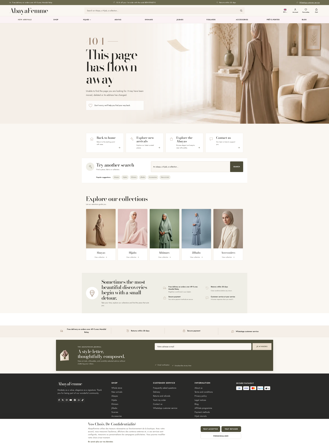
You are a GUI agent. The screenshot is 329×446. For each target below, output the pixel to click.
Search (236, 167)
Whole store (116, 387)
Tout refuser (231, 429)
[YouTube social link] (71, 400)
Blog (304, 19)
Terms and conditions (204, 391)
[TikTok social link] (82, 400)
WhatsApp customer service (165, 408)
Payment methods (202, 412)
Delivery (156, 391)
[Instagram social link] (67, 400)
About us (198, 387)
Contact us (157, 404)
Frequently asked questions (164, 387)
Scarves (114, 412)
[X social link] (63, 400)
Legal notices (200, 400)
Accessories (242, 19)
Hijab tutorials (201, 416)
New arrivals (25, 19)
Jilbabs (180, 19)
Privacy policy (201, 395)
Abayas (118, 19)
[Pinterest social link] (75, 400)
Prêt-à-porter (273, 19)
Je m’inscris (262, 346)
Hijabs (86, 19)
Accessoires (153, 177)
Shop (55, 19)
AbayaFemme (28, 10)
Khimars (149, 19)
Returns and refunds (161, 395)
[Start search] (241, 10)
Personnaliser (220, 436)
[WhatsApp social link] (79, 400)
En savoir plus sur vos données (100, 441)
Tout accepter (210, 429)
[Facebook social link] (59, 400)
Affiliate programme (203, 408)
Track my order (159, 400)
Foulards (211, 19)
